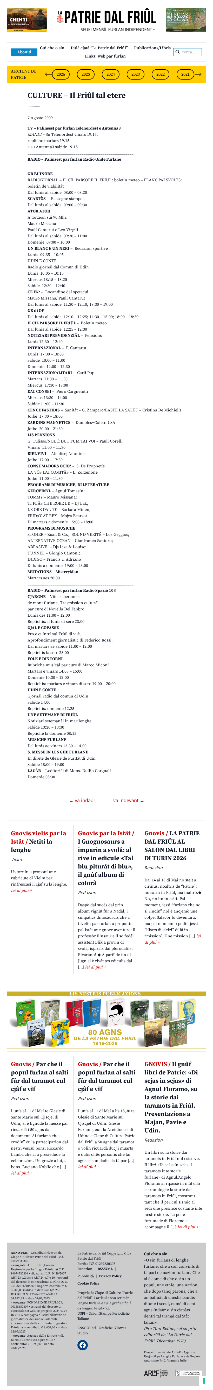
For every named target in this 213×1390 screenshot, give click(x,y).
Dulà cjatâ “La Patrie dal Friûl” (99, 48)
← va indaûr (83, 800)
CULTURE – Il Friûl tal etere (77, 96)
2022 (160, 74)
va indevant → (128, 800)
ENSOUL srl (86, 1328)
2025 (86, 74)
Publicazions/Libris (152, 48)
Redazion (84, 1269)
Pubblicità (85, 1276)
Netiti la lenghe (38, 842)
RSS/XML (105, 1269)
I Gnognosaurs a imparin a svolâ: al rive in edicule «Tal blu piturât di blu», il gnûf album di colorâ (106, 858)
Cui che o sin (52, 48)
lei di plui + (21, 890)
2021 (185, 74)
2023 (135, 74)
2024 (110, 74)
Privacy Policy (110, 1276)
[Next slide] (198, 74)
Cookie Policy (88, 1283)
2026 (61, 74)
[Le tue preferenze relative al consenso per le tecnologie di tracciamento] (204, 1381)
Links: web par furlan (105, 56)
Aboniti (24, 52)
